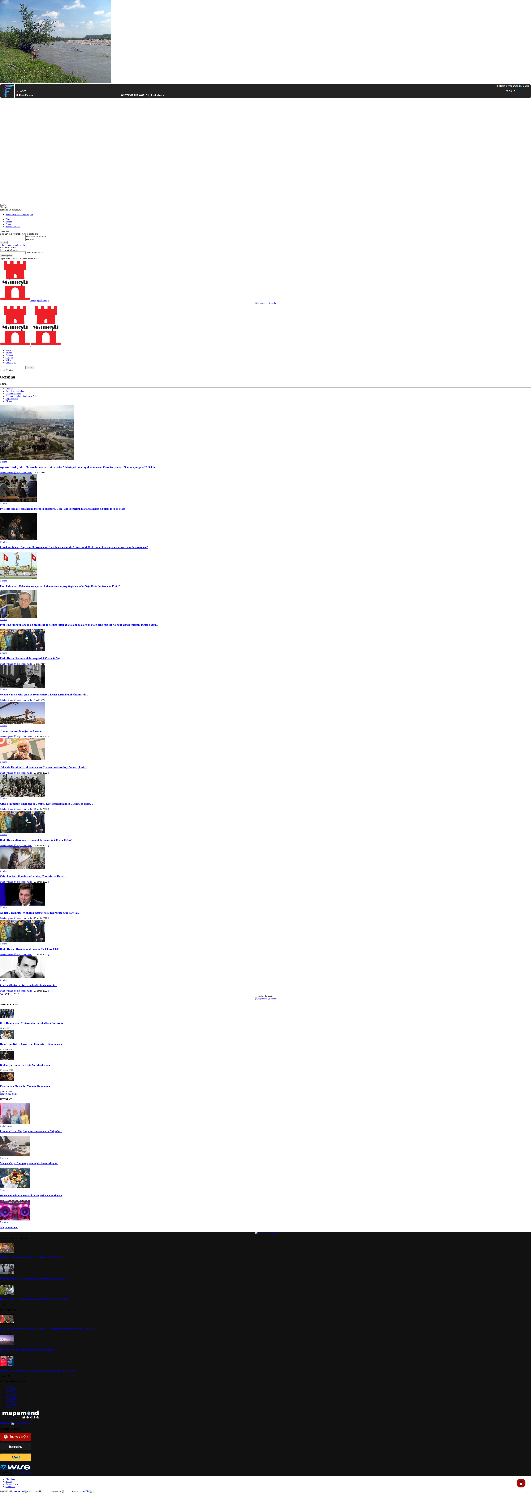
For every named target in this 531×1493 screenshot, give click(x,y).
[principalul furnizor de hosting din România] (46, 1491)
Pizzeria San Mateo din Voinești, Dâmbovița (25, 1085)
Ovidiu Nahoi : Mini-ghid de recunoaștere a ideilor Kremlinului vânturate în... (44, 694)
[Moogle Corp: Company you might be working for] (15, 1155)
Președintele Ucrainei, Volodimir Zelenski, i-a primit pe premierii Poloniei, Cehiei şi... (47, 1328)
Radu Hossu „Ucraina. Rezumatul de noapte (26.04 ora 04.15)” (36, 840)
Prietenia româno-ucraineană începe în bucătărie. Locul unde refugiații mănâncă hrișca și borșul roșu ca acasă (62, 508)
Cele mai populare (13, 393)
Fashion (9, 352)
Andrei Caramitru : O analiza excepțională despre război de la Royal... (40, 912)
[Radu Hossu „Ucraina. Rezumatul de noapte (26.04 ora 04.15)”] (22, 832)
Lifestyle (9, 357)
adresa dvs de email (34, 252)
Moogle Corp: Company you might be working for (29, 1163)
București (4, 1222)
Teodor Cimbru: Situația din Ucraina (21, 731)
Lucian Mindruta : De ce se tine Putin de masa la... (28, 985)
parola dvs (30, 239)
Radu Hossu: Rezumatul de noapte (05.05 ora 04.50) (30, 658)
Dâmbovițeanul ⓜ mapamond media (16, 472)
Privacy (9, 1481)
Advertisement (12, 1484)
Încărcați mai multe (8, 1094)
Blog (8, 219)
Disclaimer (10, 1479)
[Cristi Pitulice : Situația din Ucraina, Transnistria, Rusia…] (22, 868)
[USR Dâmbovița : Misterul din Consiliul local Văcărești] (7, 1017)
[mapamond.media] (15, 1461)
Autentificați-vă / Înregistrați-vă (19, 214)
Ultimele (9, 388)
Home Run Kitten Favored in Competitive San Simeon (31, 1044)
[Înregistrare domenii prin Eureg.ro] (66, 1491)
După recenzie (12, 398)
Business (4, 1158)
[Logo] (15, 345)
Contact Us (10, 1486)
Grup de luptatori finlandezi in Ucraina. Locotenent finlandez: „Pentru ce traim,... (46, 803)
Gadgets (9, 355)
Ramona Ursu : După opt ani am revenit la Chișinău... (31, 1131)
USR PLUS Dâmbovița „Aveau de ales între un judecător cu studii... (38, 1370)
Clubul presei (6, 1126)
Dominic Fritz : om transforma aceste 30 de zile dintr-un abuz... (35, 1299)
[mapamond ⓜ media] (265, 303)
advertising (15, 1423)
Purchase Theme (13, 226)
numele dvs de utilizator (36, 236)
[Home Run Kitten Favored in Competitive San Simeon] (7, 1038)
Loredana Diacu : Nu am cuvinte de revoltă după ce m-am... (34, 1278)
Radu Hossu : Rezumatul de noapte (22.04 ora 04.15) (30, 949)
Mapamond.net (9, 1227)
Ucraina (3, 462)
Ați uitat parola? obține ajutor (12, 245)
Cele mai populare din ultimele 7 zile (21, 396)
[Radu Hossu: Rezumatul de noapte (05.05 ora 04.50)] (22, 650)
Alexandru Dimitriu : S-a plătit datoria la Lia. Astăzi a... (32, 1257)
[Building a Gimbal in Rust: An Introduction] (7, 1059)
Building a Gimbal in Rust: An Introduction (25, 1065)
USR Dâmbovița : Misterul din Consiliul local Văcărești (31, 1023)
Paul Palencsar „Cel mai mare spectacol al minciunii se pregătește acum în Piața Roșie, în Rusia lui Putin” (60, 586)
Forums (9, 221)
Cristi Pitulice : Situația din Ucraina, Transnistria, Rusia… (33, 876)
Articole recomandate (15, 391)
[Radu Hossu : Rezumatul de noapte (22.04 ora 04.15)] (22, 941)
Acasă (2, 370)
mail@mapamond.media (23, 1472)
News (8, 350)
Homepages (11, 362)
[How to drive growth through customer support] (7, 1344)
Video (8, 360)
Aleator (9, 401)
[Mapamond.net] (15, 1220)
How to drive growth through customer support (27, 1349)
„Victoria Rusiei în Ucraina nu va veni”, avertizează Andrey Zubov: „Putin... (43, 767)
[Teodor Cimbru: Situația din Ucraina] (22, 723)
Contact (9, 224)
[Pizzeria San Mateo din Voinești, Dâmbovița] (7, 1080)
